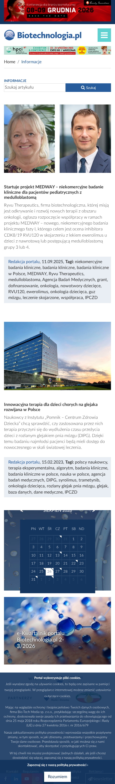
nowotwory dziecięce (80, 286)
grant (102, 280)
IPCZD (91, 298)
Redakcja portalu (24, 262)
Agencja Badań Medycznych (68, 280)
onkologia (49, 286)
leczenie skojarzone (41, 298)
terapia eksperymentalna (31, 468)
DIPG (51, 480)
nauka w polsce (74, 474)
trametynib (89, 480)
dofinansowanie (23, 286)
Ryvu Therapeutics (66, 274)
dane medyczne (48, 492)
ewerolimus (37, 292)
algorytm (64, 468)
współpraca (72, 298)
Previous (24, 511)
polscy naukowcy (91, 462)
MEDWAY (37, 274)
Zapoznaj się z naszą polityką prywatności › (57, 765)
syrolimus (67, 480)
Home (9, 62)
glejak (102, 486)
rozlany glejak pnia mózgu (71, 486)
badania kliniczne (59, 268)
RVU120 (16, 292)
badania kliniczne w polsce (33, 474)
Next (91, 511)
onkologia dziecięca (68, 292)
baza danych (20, 492)
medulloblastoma (24, 280)
